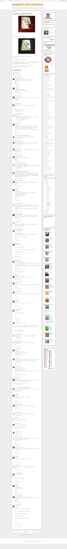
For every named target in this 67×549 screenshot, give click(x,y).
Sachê (45, 124)
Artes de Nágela (17, 114)
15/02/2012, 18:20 (18, 138)
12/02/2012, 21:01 (18, 75)
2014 (46, 183)
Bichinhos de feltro (47, 85)
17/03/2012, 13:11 (18, 462)
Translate (51, 22)
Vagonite (45, 131)
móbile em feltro (46, 155)
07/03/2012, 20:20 (18, 391)
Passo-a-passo (46, 112)
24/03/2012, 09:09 (18, 493)
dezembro (48, 187)
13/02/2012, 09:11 (18, 101)
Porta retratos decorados (48, 117)
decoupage (46, 141)
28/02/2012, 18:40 (18, 331)
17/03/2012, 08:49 (18, 453)
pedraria (45, 159)
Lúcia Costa (17, 123)
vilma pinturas (17, 213)
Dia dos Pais (46, 102)
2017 (46, 179)
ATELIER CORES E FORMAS (21, 171)
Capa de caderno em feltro (48, 97)
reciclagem (46, 164)
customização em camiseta (48, 139)
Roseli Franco (17, 282)
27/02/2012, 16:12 (18, 279)
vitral (45, 171)
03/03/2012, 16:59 (18, 346)
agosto (47, 193)
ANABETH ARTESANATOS (27, 5)
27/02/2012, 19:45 (18, 288)
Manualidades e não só (49, 238)
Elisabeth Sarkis (17, 141)
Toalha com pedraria (47, 126)
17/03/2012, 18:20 (18, 470)
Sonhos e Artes (17, 203)
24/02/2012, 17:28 (18, 211)
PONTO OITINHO (49, 206)
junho (47, 196)
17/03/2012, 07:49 (18, 443)
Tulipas (45, 129)
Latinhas (45, 105)
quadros (45, 162)
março (47, 200)
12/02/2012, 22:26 (18, 93)
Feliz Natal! (51, 272)
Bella (16, 72)
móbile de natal (46, 154)
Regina (16, 243)
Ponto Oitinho (46, 115)
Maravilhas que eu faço (49, 304)
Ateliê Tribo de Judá (18, 229)
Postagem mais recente (17, 531)
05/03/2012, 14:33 (18, 363)
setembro (47, 192)
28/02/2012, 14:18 (18, 319)
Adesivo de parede (47, 76)
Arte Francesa (46, 80)
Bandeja (45, 83)
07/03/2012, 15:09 (18, 385)
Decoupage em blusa (47, 100)
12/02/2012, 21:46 (18, 84)
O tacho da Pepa (48, 231)
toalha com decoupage (48, 167)
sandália (45, 166)
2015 (46, 182)
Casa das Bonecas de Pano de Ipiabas (21, 135)
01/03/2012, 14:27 (18, 338)
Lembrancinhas (46, 107)
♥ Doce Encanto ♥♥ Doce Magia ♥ (48, 315)
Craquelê (45, 98)
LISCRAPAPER (47, 278)
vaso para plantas (47, 169)
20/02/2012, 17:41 (18, 161)
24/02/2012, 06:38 (18, 186)
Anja (16, 188)
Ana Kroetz (17, 95)
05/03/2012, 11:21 (18, 355)
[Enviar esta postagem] (31, 65)
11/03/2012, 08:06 (18, 415)
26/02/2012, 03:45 (18, 227)
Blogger (40, 541)
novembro (48, 189)
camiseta (45, 134)
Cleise (16, 86)
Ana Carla (17, 348)
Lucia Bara (17, 103)
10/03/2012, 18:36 (18, 409)
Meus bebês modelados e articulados (51, 340)
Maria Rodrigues (17, 77)
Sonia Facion (17, 309)
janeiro (47, 208)
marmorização (46, 152)
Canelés (50, 232)
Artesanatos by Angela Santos (20, 163)
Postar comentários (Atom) (28, 534)
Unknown (16, 221)
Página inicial (26, 531)
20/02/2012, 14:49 (18, 153)
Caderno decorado (20, 67)
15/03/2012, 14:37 (18, 421)
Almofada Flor (46, 78)
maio (47, 197)
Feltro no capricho (48, 290)
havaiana (45, 149)
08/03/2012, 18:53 (18, 401)
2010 (46, 211)
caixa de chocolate (47, 132)
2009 (46, 212)
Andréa (16, 378)
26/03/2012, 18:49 (18, 524)
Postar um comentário (17, 526)
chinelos (45, 136)
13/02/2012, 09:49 (18, 111)
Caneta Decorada (26, 67)
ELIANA (14, 59)
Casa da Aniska (48, 284)
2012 (46, 186)
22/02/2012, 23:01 (18, 169)
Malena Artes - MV (48, 332)
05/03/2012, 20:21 (18, 376)
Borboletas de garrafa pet (48, 88)
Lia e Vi (16, 147)
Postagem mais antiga (36, 531)
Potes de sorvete (47, 119)
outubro (47, 190)
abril (47, 199)
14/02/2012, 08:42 (18, 133)
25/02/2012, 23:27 (18, 219)
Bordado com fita (47, 90)
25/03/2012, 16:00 (18, 502)
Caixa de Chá (46, 93)
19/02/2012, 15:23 (18, 145)
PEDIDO (46, 312)
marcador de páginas (47, 150)
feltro (45, 147)
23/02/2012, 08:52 (18, 178)
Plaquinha (45, 114)
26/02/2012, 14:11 (18, 240)
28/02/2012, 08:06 (18, 306)
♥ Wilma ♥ (17, 334)
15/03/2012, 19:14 (18, 428)
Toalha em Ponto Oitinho (48, 127)
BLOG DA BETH (48, 244)
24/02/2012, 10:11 (18, 201)
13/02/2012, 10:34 (18, 120)
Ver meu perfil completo (51, 33)
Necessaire (46, 110)
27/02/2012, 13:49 (18, 272)
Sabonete (45, 122)
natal (45, 157)
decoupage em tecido (47, 145)
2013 (46, 185)
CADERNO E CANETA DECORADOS (48, 204)
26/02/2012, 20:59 (18, 257)
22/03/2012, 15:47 (18, 482)
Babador (45, 81)
